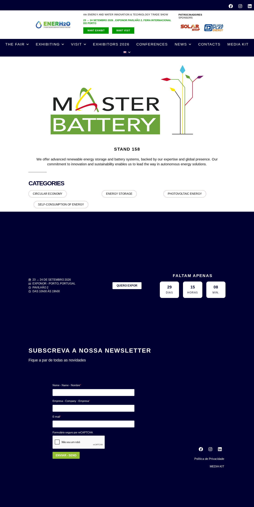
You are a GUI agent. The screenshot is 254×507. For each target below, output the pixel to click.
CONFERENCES (152, 44)
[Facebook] (230, 6)
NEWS (181, 44)
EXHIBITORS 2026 (111, 44)
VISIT (76, 44)
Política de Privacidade (209, 458)
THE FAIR (15, 44)
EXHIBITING (48, 44)
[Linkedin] (249, 6)
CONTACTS (209, 44)
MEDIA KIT (238, 44)
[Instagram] (240, 6)
